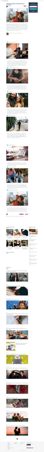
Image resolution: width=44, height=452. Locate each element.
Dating (7, 284)
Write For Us (9, 443)
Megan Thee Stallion (8, 298)
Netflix (7, 396)
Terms (32, 7)
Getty (11, 394)
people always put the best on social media (18, 86)
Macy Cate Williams (9, 408)
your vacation (16, 26)
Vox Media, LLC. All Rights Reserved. (23, 450)
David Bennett (13, 65)
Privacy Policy (34, 7)
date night (8, 26)
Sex (6, 312)
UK (20, 443)
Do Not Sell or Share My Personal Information (10, 448)
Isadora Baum (10, 6)
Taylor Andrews (8, 364)
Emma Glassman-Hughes (9, 379)
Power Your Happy (15, 443)
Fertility (7, 269)
